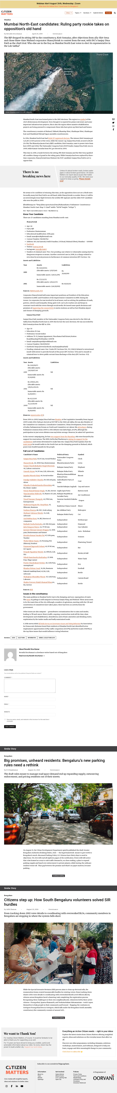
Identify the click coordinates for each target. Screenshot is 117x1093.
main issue (27, 444)
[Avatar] (10, 655)
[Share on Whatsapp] (113, 126)
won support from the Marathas (62, 437)
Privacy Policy (77, 1074)
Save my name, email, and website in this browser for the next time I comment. (28, 720)
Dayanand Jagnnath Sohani (34, 546)
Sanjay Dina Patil (29, 459)
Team (39, 1076)
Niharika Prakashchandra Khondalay (37, 485)
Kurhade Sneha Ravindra (32, 524)
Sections (86, 13)
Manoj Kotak (28, 463)
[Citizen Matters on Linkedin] (17, 1086)
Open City (58, 1079)
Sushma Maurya (29, 510)
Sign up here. (64, 1064)
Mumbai (7, 20)
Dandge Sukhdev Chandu (33, 480)
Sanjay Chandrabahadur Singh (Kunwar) (38, 466)
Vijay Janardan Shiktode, (32, 494)
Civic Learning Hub (61, 1077)
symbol (83, 119)
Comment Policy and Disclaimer (79, 1080)
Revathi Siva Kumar (14, 34)
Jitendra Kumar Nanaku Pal (33, 535)
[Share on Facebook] (113, 129)
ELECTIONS (21, 637)
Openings (40, 1079)
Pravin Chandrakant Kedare (34, 563)
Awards (40, 1077)
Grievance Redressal (79, 1083)
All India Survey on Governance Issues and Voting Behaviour (60, 624)
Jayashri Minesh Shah (31, 476)
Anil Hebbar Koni (30, 519)
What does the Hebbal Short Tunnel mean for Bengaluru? (58, 6)
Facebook (30, 244)
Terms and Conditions (79, 1076)
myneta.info (35, 415)
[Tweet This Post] (113, 123)
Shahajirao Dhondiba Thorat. (34, 577)
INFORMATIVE (32, 637)
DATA (13, 637)
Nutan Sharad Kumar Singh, (34, 491)
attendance (82, 427)
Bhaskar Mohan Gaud (31, 568)
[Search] (115, 13)
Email (6, 704)
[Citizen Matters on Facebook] (11, 1086)
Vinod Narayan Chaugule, (33, 499)
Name (6, 696)
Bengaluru (8, 756)
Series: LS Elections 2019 (47, 637)
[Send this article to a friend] (113, 119)
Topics (77, 13)
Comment (8, 677)
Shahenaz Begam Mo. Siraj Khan (35, 505)
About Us (40, 1074)
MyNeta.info (34, 291)
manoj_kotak (38, 247)
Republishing (77, 1077)
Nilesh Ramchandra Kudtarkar (35, 557)
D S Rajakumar (12, 770)
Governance (57, 34)
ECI (41, 291)
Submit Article (98, 13)
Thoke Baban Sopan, (31, 541)
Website (7, 712)
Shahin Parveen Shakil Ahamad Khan (37, 582)
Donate (108, 13)
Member (58, 419)
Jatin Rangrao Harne (31, 527)
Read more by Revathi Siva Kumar (31, 656)
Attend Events (60, 1076)
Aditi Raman (11, 909)
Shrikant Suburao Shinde (33, 513)
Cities (68, 13)
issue (28, 600)
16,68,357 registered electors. (59, 138)
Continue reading (58, 876)
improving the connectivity (43, 308)
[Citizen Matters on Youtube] (22, 1086)
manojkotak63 (41, 249)
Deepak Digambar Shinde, (33, 552)
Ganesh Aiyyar (29, 471)
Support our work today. (33, 1047)
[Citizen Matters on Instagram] (6, 1086)
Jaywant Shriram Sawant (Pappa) (35, 530)
